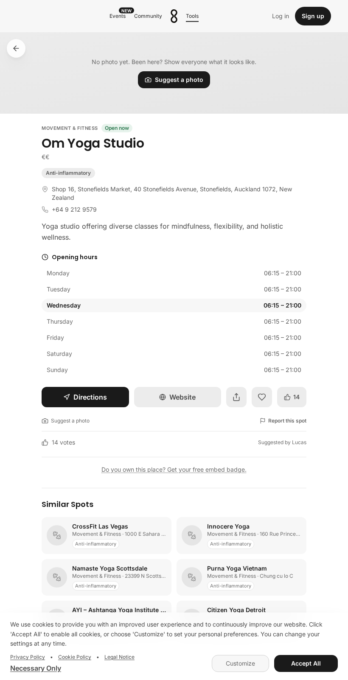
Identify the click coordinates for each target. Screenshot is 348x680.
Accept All (306, 663)
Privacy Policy (27, 657)
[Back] (16, 48)
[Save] (262, 397)
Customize (240, 663)
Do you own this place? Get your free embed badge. (174, 469)
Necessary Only (35, 668)
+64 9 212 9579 (74, 209)
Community (148, 16)
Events (119, 15)
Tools (192, 16)
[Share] (236, 397)
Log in (280, 16)
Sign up (313, 16)
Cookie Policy (74, 657)
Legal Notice (119, 657)
